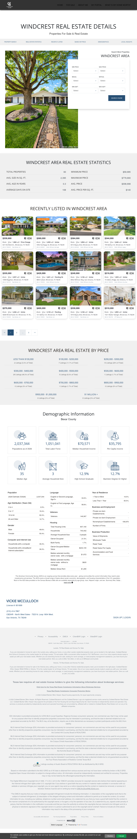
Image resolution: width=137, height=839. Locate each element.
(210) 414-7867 (13, 611)
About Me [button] (83, 5)
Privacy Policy (85, 816)
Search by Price (80, 42)
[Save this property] (30, 219)
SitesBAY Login (96, 636)
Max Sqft (102, 87)
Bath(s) (101, 77)
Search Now (116, 98)
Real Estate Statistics (33, 42)
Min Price (75, 67)
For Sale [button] (70, 5)
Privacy (40, 636)
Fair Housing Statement (59, 816)
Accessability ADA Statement (41, 816)
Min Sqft (75, 87)
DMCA (65, 636)
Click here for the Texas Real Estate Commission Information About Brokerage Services (68, 687)
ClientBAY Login (79, 636)
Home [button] (60, 5)
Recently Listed (57, 42)
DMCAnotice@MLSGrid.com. (88, 788)
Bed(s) (74, 77)
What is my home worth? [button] (118, 5)
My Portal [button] (96, 5)
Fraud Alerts (73, 816)
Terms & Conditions (98, 816)
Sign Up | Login (122, 617)
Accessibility (53, 636)
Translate (84, 825)
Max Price (102, 67)
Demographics (103, 42)
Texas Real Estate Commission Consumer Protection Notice (68, 691)
